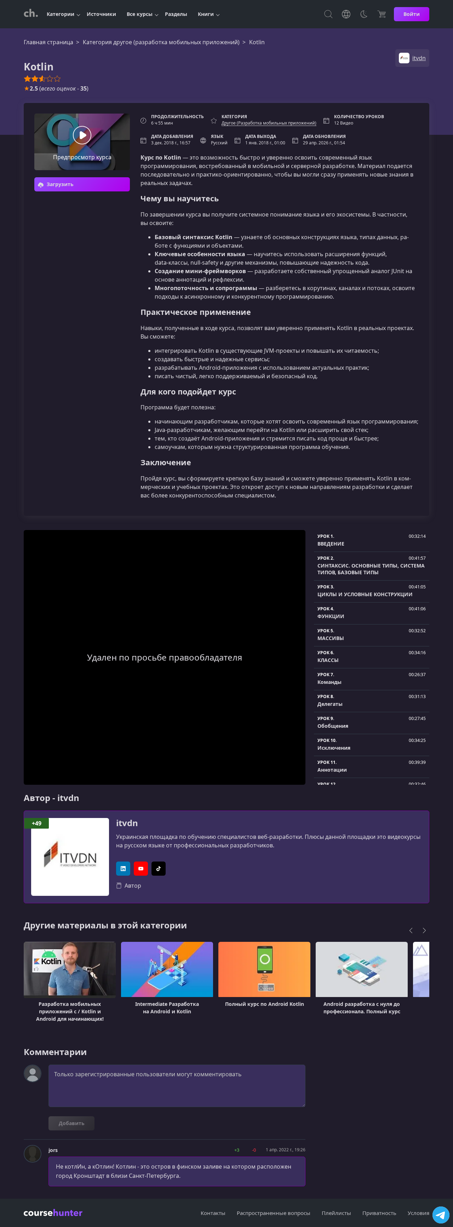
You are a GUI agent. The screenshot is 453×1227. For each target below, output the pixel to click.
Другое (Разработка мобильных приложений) (269, 123)
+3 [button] (236, 1150)
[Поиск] (328, 14)
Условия (418, 1212)
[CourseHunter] (31, 14)
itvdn (127, 823)
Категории (60, 14)
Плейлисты (336, 1212)
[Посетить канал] (440, 1214)
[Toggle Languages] (346, 14)
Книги (206, 14)
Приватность (379, 1212)
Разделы (176, 14)
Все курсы (140, 14)
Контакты (213, 1212)
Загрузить (59, 184)
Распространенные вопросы (273, 1212)
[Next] (424, 930)
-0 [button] (254, 1150)
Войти (411, 14)
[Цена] (381, 14)
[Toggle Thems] (364, 14)
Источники (101, 14)
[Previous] (411, 930)
